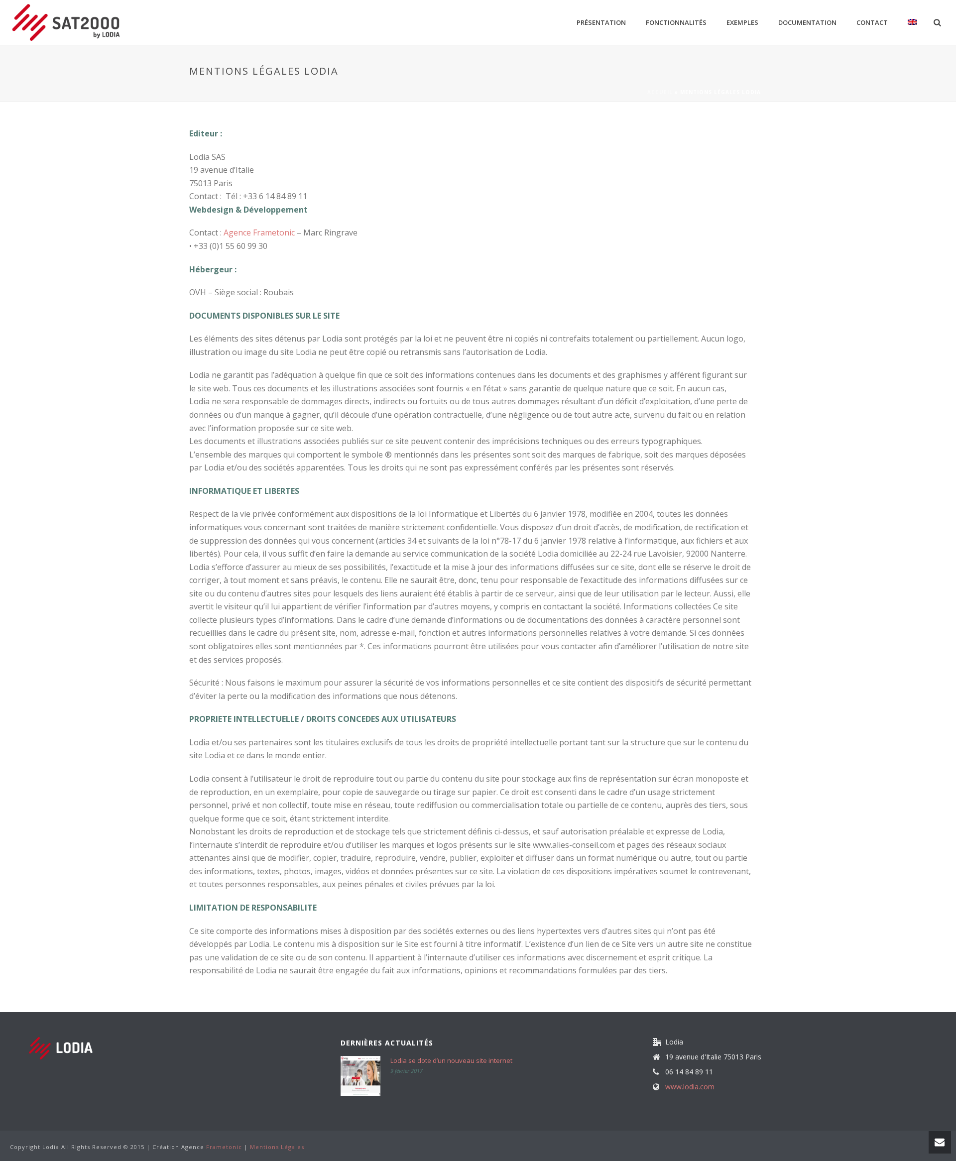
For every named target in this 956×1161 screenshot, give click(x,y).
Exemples (742, 22)
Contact (872, 22)
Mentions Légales (277, 1147)
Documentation (807, 22)
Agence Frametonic (259, 232)
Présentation (601, 22)
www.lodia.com (690, 1086)
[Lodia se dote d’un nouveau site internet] (360, 1076)
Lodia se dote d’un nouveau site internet (451, 1060)
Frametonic (224, 1147)
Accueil (660, 92)
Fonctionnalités (676, 22)
